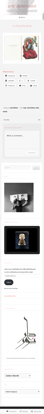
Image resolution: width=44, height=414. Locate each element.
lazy (25, 108)
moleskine (14, 108)
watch (5, 111)
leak (39, 119)
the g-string (6, 119)
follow (9, 282)
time (37, 108)
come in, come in (7, 263)
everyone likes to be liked (9, 296)
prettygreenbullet (22, 6)
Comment (31, 153)
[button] (17, 245)
